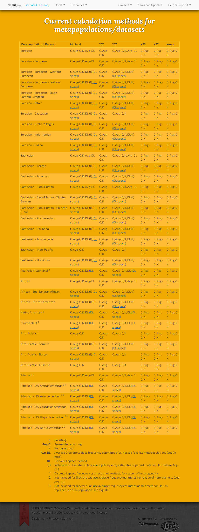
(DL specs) (119, 75)
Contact (67, 518)
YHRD (14, 5)
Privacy (54, 518)
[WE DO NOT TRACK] (25, 514)
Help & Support (178, 5)
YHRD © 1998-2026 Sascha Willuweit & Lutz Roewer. (66, 508)
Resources (78, 5)
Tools (59, 5)
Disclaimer (38, 518)
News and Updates (150, 5)
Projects (124, 5)
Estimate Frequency (37, 5)
